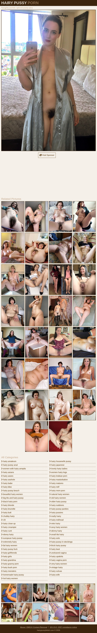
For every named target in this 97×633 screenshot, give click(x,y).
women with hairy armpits (14, 469)
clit (4, 520)
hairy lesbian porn (59, 476)
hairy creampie (9, 527)
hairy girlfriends (10, 553)
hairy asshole (9, 480)
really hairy (56, 516)
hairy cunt (7, 531)
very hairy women (59, 564)
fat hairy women (10, 545)
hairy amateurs (9, 461)
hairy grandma (9, 560)
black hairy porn (10, 501)
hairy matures (57, 483)
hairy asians (8, 472)
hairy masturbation (59, 480)
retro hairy (55, 523)
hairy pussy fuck (10, 549)
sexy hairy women (59, 527)
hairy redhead (57, 520)
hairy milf (55, 487)
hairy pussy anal (10, 465)
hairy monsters (9, 571)
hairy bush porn (10, 567)
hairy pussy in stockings (61, 542)
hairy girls (7, 556)
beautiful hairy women (13, 494)
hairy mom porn (58, 491)
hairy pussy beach (11, 491)
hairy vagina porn (59, 560)
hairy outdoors (57, 505)
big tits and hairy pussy (13, 498)
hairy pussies (57, 512)
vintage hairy (57, 567)
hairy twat (55, 549)
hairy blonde (8, 505)
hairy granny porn (11, 564)
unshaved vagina (59, 553)
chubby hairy (9, 516)
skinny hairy (56, 531)
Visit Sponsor (48, 155)
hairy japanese (57, 465)
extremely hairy (10, 542)
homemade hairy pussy (13, 575)
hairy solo (55, 538)
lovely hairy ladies (59, 469)
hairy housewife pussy (61, 461)
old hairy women (58, 498)
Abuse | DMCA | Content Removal (33, 627)
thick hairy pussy (58, 545)
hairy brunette (9, 509)
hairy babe (8, 483)
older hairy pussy (58, 501)
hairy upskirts (57, 556)
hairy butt (7, 512)
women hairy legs (59, 472)
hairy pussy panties (59, 509)
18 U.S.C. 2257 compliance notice (63, 627)
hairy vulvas (56, 571)
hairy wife (55, 575)
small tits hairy (57, 534)
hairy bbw (7, 487)
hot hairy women (10, 578)
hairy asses (8, 476)
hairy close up (9, 523)
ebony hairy (8, 534)
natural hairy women (60, 494)
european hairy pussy (12, 538)
